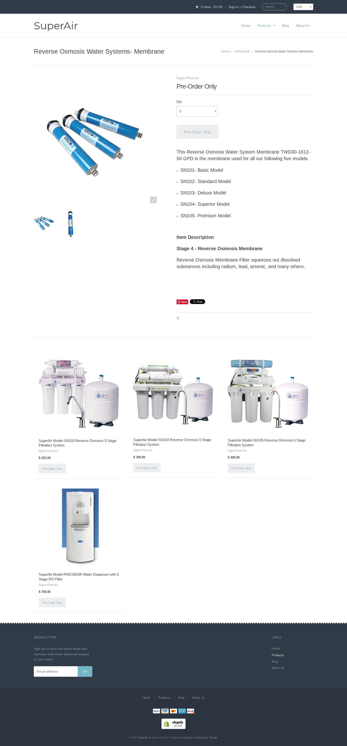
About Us (303, 25)
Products (264, 25)
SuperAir (56, 25)
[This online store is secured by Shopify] (173, 723)
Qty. (179, 101)
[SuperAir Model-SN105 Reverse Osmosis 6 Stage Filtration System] (268, 393)
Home (245, 25)
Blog (285, 25)
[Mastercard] (173, 711)
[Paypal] (156, 711)
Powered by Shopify (206, 737)
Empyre (188, 737)
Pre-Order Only (197, 132)
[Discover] (190, 711)
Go (85, 671)
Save (184, 302)
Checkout (248, 7)
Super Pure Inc (188, 78)
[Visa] (165, 711)
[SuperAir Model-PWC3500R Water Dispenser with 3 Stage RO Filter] (79, 526)
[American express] (182, 711)
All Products (242, 51)
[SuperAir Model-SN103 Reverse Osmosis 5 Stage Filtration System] (79, 393)
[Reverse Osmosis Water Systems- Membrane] (44, 223)
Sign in (233, 7)
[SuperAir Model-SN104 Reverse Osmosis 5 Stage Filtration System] (173, 393)
